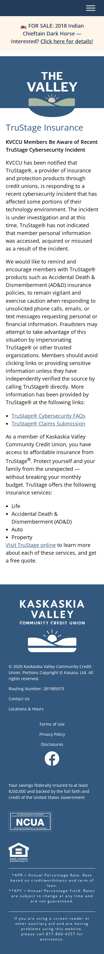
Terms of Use (52, 724)
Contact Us (19, 698)
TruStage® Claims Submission (48, 423)
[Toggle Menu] (90, 8)
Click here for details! (66, 41)
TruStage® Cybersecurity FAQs (49, 415)
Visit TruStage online (31, 544)
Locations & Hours (26, 709)
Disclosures (52, 744)
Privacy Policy (52, 734)
